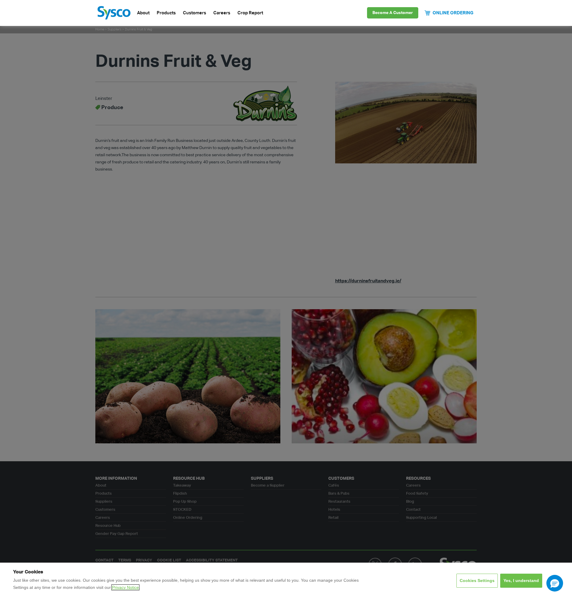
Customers (194, 13)
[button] (554, 583)
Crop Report (250, 13)
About (143, 13)
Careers (221, 13)
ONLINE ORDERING (453, 13)
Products (166, 13)
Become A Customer (392, 13)
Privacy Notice (125, 587)
